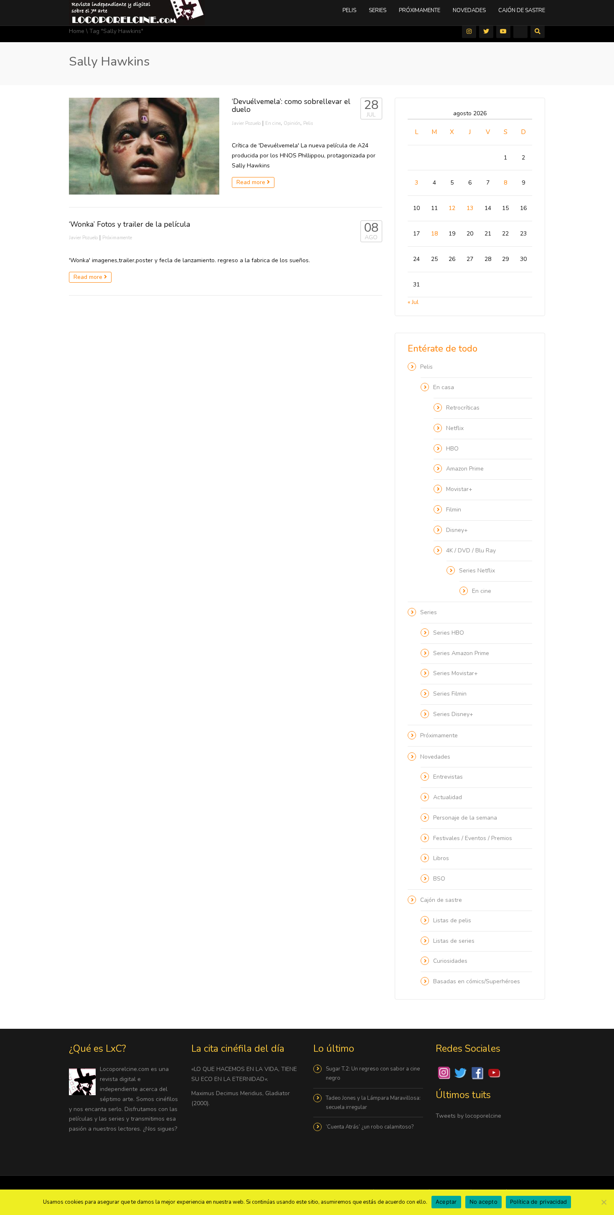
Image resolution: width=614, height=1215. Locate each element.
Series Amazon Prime (461, 653)
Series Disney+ (453, 714)
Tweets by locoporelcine (468, 1116)
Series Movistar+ (455, 673)
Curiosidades (450, 961)
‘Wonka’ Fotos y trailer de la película (129, 224)
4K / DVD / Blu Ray (471, 550)
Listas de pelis (452, 920)
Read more (251, 182)
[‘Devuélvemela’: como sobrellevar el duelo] (144, 146)
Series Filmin (450, 694)
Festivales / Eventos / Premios (472, 838)
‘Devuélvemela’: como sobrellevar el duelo (291, 105)
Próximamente (419, 10)
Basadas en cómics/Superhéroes (476, 981)
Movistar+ (459, 489)
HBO (452, 449)
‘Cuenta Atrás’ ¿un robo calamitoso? (370, 1127)
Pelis (349, 10)
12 (452, 208)
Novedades (469, 10)
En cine (273, 123)
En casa (443, 387)
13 (470, 208)
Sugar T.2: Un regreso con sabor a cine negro (373, 1073)
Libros (441, 858)
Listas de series (453, 941)
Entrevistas (448, 777)
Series (377, 10)
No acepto (483, 1201)
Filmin (453, 510)
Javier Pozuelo (246, 123)
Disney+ (457, 530)
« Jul (413, 302)
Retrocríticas (463, 408)
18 (434, 234)
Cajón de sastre (521, 10)
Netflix (455, 428)
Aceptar (446, 1201)
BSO (439, 879)
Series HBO (448, 633)
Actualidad (447, 797)
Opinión (292, 123)
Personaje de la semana (465, 818)
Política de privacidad (538, 1201)
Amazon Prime (465, 469)
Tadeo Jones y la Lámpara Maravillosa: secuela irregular (373, 1102)
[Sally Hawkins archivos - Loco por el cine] (137, 12)
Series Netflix (477, 571)
